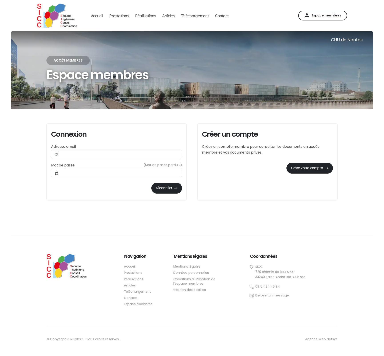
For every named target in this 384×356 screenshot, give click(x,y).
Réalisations (145, 15)
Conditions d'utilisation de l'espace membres (194, 281)
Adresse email (63, 146)
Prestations (119, 15)
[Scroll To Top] (376, 348)
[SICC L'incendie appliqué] (57, 15)
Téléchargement (195, 15)
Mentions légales (186, 266)
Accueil (97, 15)
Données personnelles (191, 272)
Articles (168, 15)
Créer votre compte (307, 168)
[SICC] (69, 266)
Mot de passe (63, 165)
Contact (222, 15)
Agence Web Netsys (321, 339)
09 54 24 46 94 (267, 286)
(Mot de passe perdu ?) (163, 165)
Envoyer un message (272, 295)
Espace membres (326, 15)
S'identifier (164, 188)
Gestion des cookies (189, 290)
